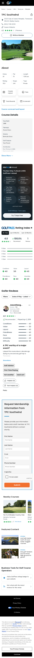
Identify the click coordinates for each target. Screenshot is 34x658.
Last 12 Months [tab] (26, 233)
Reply (5, 390)
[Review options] (29, 305)
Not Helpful (12, 386)
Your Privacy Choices (19, 608)
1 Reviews (18, 30)
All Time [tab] (5, 233)
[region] (17, 637)
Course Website (9, 27)
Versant (18, 622)
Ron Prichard (7, 149)
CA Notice (17, 612)
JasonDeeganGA (18, 305)
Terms (14, 624)
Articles (22, 536)
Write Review (18, 521)
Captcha (7, 472)
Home (3, 9)
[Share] (31, 14)
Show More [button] (6, 155)
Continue (17, 654)
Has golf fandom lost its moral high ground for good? (26, 554)
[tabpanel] (17, 50)
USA (14, 9)
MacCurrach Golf (8, 151)
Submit (17, 485)
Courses (9, 9)
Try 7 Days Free (17, 215)
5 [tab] (20, 57)
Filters (5, 297)
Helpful (11, 381)
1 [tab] (13, 57)
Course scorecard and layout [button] (13, 109)
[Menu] (3, 3)
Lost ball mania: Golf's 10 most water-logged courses (25, 540)
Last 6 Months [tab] (14, 233)
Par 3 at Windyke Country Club (13, 515)
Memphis (27, 9)
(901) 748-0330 (9, 24)
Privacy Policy (17, 603)
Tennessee (20, 9)
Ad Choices (17, 598)
